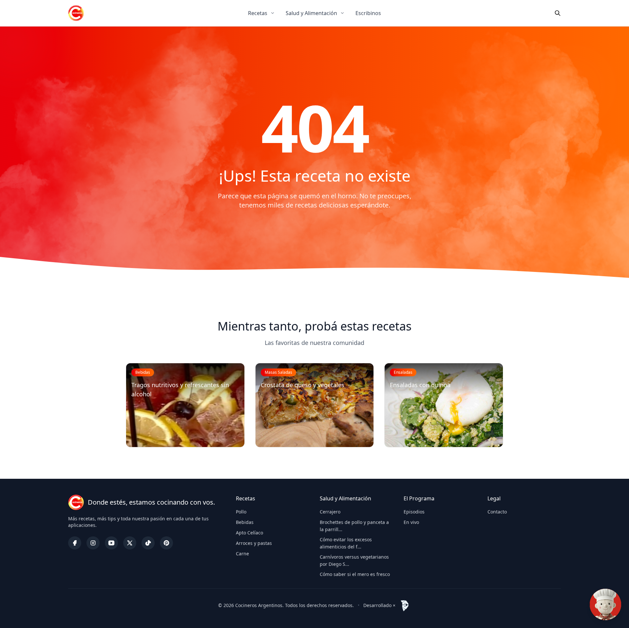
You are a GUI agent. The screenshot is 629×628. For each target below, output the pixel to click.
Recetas (257, 13)
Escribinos (368, 13)
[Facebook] (74, 542)
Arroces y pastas (254, 543)
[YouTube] (111, 542)
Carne (242, 553)
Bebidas (245, 522)
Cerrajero (330, 512)
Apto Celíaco (249, 532)
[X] (129, 542)
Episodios (414, 512)
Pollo (241, 512)
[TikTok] (148, 542)
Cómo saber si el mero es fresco (355, 574)
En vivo (411, 522)
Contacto (497, 512)
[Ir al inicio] (76, 13)
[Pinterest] (166, 542)
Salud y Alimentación (311, 13)
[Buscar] (557, 13)
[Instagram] (93, 542)
